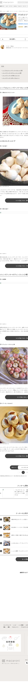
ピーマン (10, 6)
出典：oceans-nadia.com (4, 384)
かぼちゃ (15, 6)
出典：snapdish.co (3, 253)
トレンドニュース (7, 625)
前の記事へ (13, 39)
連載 (9, 627)
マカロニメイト (15, 627)
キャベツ (24, 6)
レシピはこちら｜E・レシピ (6, 140)
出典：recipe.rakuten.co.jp (4, 186)
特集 (4, 627)
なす (7, 6)
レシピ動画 (21, 625)
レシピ (14, 625)
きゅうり (20, 6)
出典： (4, 125)
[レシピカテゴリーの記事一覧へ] (20, 27)
